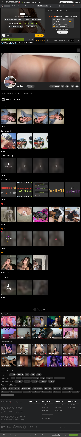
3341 (4, 297)
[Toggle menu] (2, 2)
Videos (20, 6)
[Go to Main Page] (13, 2)
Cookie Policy (56, 435)
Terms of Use (45, 407)
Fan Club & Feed (28, 93)
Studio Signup (58, 407)
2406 (4, 273)
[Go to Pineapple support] (25, 427)
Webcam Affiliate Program (58, 411)
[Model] (78, 50)
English (20, 402)
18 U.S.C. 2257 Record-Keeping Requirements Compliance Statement (64, 427)
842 (4, 224)
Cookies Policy (45, 413)
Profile (14, 6)
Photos (28, 6)
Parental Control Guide (47, 415)
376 (4, 199)
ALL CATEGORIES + (7, 395)
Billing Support (71, 407)
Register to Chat (63, 32)
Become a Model (59, 404)
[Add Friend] (72, 86)
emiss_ (3, 371)
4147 (4, 126)
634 (4, 151)
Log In (76, 2)
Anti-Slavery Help (46, 418)
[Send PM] (77, 86)
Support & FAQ (71, 404)
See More (40, 302)
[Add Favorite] (3, 35)
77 (4, 248)
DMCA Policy (45, 410)
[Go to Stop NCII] (32, 427)
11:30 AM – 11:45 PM (27, 23)
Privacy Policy (45, 404)
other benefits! (65, 29)
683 (4, 175)
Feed (34, 6)
